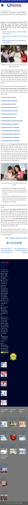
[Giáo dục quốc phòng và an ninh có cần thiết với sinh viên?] (13, 424)
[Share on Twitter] (12, 243)
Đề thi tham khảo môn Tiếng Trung (11, 134)
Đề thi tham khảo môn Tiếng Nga (11, 127)
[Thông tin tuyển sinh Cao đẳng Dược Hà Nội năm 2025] (4, 383)
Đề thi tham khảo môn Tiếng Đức (11, 137)
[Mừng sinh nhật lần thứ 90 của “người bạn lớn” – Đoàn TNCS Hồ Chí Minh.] (4, 470)
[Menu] (2, 5)
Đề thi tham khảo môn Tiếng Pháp (11, 130)
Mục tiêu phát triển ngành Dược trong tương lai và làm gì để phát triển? (22, 432)
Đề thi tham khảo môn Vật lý (9, 104)
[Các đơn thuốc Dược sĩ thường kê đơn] (22, 451)
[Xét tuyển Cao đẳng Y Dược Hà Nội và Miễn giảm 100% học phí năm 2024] (4, 437)
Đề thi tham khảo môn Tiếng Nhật (11, 140)
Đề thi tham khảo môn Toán (9, 97)
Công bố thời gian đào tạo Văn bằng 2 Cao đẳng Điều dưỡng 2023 (8, 401)
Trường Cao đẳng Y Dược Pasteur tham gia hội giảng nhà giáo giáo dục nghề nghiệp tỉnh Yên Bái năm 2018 (4, 479)
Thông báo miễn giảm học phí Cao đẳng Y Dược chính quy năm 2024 (8, 392)
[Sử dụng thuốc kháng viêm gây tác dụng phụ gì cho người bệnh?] (22, 424)
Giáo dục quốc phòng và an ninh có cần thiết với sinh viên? (13, 419)
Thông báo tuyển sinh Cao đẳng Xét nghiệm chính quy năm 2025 (8, 373)
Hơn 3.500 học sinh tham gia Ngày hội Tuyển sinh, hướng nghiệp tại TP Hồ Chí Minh (4, 492)
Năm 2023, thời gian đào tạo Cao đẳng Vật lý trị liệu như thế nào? (4, 446)
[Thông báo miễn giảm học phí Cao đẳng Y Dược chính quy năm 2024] (4, 393)
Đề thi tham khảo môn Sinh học (10, 110)
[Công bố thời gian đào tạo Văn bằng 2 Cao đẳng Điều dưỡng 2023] (4, 402)
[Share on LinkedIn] (20, 243)
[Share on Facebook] (10, 243)
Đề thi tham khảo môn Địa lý (9, 117)
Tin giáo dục (4, 10)
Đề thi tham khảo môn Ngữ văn (9, 101)
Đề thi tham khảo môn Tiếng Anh (10, 124)
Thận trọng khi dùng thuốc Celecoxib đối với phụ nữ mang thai (20, 250)
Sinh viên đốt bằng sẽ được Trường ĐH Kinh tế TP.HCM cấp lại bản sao (7, 250)
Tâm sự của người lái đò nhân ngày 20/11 (13, 432)
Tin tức (9, 10)
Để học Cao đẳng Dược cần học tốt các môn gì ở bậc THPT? (14, 446)
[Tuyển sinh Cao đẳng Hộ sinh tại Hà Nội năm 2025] (4, 364)
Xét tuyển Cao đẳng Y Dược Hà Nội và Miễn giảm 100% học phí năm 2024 (4, 432)
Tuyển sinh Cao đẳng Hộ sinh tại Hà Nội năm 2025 (8, 363)
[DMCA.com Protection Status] (5, 352)
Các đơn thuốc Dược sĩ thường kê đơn (23, 446)
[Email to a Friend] (15, 243)
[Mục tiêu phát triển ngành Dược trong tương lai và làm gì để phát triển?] (22, 437)
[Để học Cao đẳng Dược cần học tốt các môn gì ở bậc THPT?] (13, 451)
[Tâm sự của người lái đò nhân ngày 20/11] (13, 437)
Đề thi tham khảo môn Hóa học (9, 107)
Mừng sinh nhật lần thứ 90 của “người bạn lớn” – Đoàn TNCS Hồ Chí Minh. (4, 465)
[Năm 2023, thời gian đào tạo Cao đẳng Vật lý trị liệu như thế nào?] (4, 451)
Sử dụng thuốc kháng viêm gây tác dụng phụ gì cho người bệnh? (23, 419)
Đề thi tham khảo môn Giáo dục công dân (12, 120)
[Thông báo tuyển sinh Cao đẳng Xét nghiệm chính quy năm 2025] (4, 374)
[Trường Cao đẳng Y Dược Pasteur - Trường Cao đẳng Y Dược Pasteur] (14, 5)
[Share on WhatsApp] (7, 243)
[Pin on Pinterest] (18, 243)
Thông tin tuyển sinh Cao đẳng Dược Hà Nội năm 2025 (8, 382)
